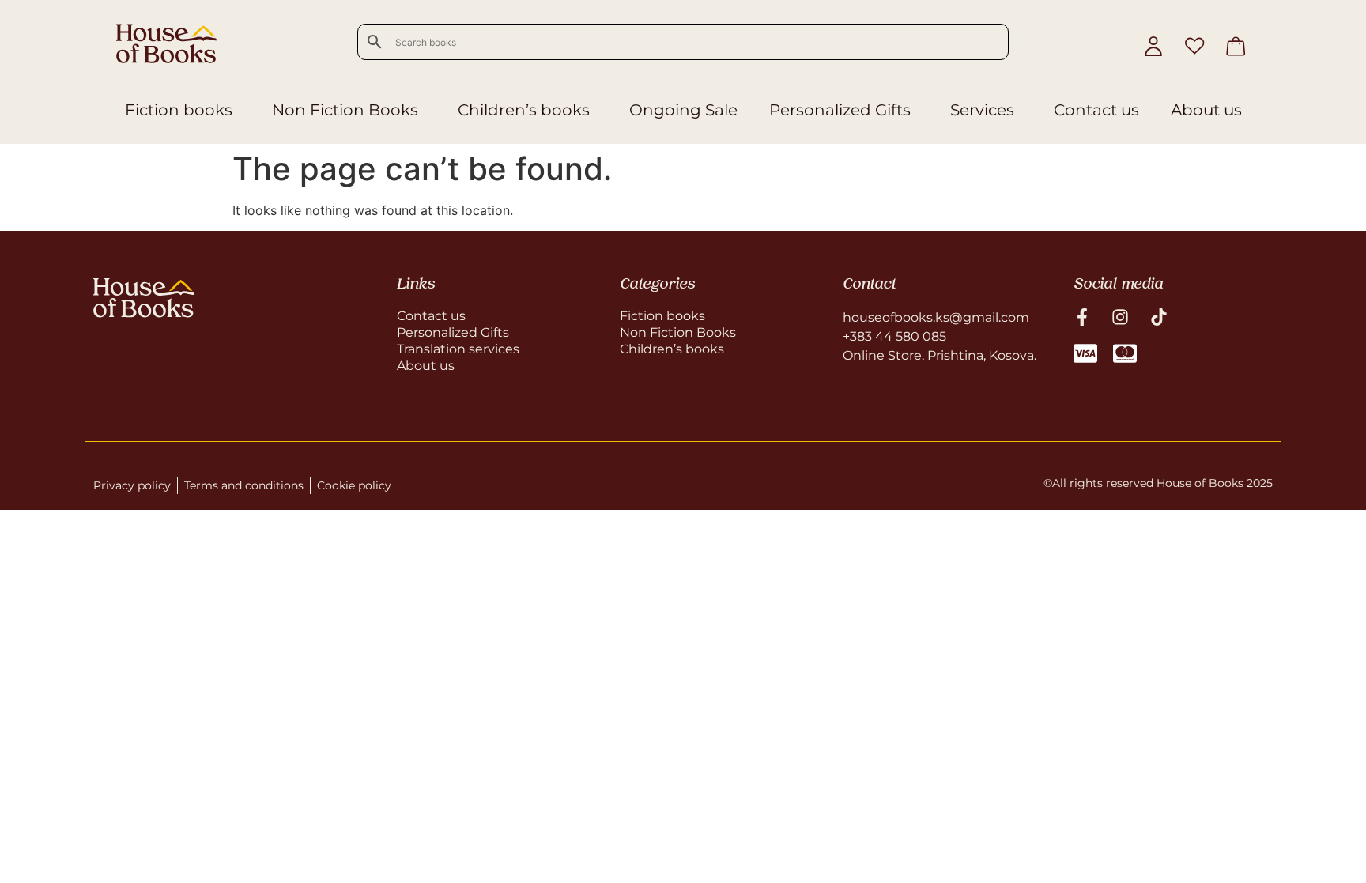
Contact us (1096, 109)
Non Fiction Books (345, 109)
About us (1206, 109)
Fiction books (178, 109)
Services (982, 109)
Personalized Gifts (840, 109)
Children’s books (524, 109)
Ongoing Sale (683, 109)
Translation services (458, 349)
